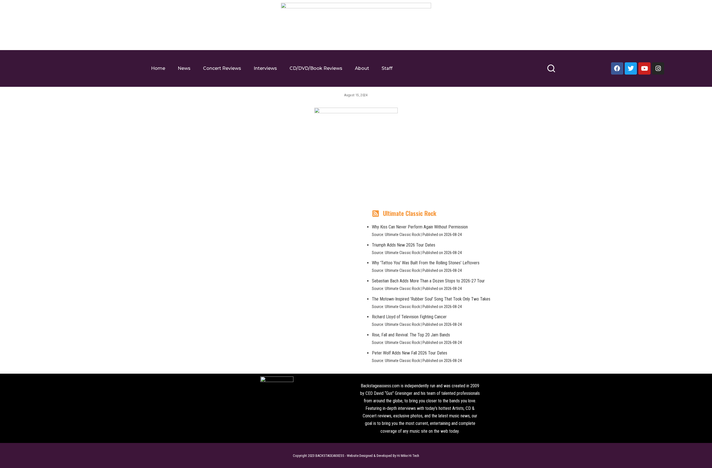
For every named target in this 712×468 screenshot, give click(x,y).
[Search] (551, 70)
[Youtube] (644, 68)
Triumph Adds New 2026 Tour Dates (403, 245)
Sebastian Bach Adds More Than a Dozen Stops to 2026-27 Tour (428, 281)
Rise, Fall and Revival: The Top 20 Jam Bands (411, 335)
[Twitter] (631, 68)
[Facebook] (617, 68)
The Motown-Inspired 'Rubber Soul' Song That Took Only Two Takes (431, 299)
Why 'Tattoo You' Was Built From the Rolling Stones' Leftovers (425, 262)
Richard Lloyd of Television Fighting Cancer (409, 316)
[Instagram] (658, 68)
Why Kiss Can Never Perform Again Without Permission (420, 227)
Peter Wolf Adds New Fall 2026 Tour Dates (409, 353)
